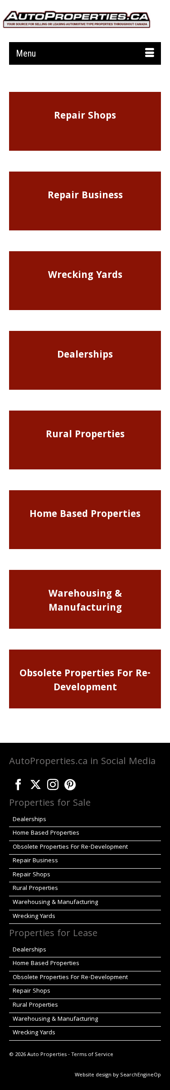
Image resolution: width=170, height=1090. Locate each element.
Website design (93, 1075)
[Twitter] (36, 782)
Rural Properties (85, 435)
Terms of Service (92, 1055)
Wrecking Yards (85, 276)
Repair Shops (85, 116)
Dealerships (85, 355)
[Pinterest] (70, 782)
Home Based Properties (85, 515)
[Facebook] (18, 782)
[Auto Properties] (76, 18)
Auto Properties (47, 1055)
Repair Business (85, 196)
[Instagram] (53, 782)
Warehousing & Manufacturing (85, 602)
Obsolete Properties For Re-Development (85, 681)
